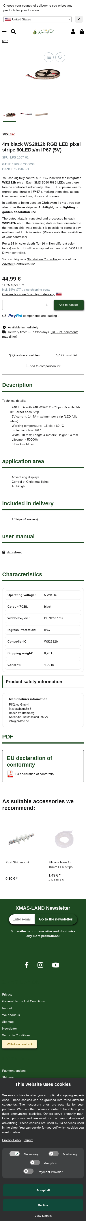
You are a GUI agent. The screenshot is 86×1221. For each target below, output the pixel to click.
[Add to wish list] (60, 57)
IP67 (47, 630)
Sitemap (8, 1021)
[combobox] (37, 19)
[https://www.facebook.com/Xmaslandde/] (26, 965)
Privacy (7, 994)
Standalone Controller (42, 259)
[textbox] (37, 19)
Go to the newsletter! (56, 919)
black (47, 606)
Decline (43, 1205)
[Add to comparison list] (49, 57)
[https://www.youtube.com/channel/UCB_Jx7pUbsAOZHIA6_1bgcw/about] (56, 965)
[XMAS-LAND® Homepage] (43, 31)
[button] (73, 31)
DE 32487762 (53, 618)
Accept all (43, 1190)
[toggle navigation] (4, 31)
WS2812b (51, 641)
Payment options (14, 1070)
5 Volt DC (50, 595)
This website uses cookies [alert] (43, 1084)
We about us (11, 1015)
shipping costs (40, 289)
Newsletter (9, 1028)
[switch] (14, 1153)
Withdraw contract (19, 1044)
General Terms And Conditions (23, 1001)
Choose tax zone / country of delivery (28, 294)
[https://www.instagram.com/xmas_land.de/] (40, 965)
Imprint (7, 1008)
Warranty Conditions (16, 1035)
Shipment (8, 1077)
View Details (43, 1215)
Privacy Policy (11, 1140)
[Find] (13, 31)
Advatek (8, 264)
